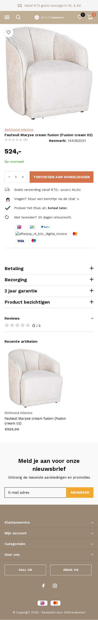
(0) (25, 139)
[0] (90, 17)
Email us (70, 570)
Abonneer (79, 492)
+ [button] (22, 177)
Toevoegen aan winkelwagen (61, 177)
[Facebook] (43, 586)
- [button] (9, 177)
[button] (7, 17)
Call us (25, 570)
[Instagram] (55, 586)
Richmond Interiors (19, 129)
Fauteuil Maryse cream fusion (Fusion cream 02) (35, 420)
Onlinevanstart (74, 612)
